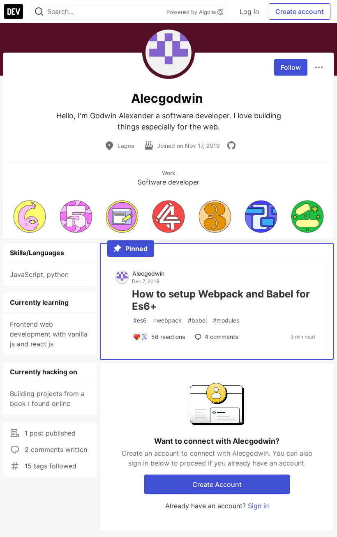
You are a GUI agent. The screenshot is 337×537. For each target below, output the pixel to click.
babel (197, 320)
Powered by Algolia (191, 12)
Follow (291, 67)
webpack (167, 320)
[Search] (39, 11)
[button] (30, 216)
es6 (140, 320)
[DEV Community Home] (13, 11)
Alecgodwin (148, 273)
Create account (299, 11)
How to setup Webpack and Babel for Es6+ (221, 300)
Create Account (217, 484)
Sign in (258, 506)
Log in (249, 11)
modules (226, 320)
